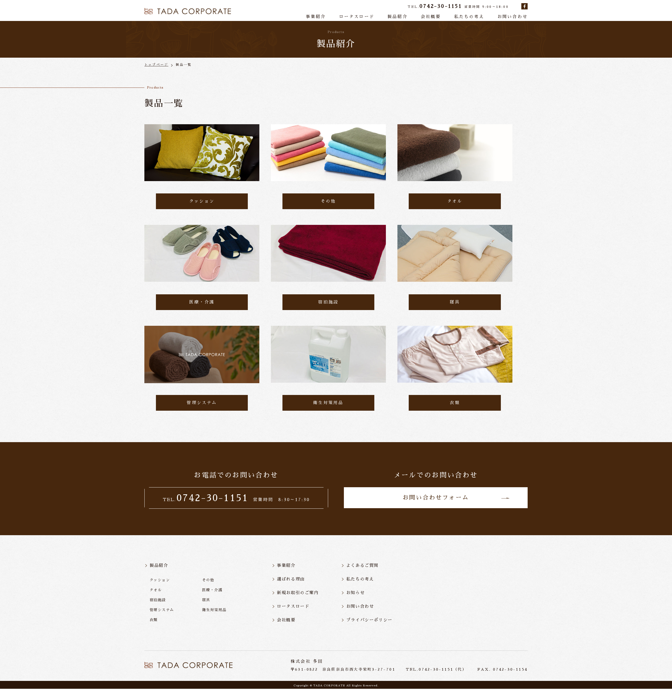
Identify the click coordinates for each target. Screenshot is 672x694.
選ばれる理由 (291, 579)
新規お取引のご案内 (297, 593)
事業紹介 (316, 17)
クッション (160, 580)
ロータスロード (356, 17)
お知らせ (355, 593)
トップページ (156, 64)
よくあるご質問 (362, 565)
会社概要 (431, 17)
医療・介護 (212, 590)
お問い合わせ (512, 17)
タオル (156, 590)
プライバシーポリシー (369, 620)
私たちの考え (469, 17)
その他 (208, 580)
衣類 (154, 620)
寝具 (206, 600)
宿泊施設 (158, 600)
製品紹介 (397, 17)
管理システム (162, 610)
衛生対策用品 (214, 610)
